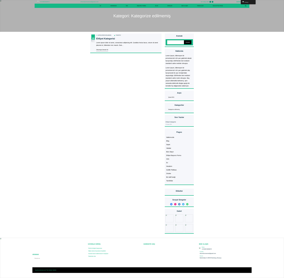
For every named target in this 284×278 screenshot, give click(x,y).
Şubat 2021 (171, 97)
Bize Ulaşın (170, 152)
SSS (167, 159)
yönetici (118, 35)
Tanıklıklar (169, 181)
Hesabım (169, 166)
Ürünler (168, 173)
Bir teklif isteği (170, 177)
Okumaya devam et (102, 49)
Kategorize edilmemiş (104, 35)
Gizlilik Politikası (171, 170)
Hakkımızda (170, 137)
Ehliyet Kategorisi (105, 38)
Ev (167, 162)
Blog (167, 141)
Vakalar (168, 148)
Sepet (168, 144)
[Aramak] (83, 258)
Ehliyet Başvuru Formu (173, 155)
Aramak (188, 42)
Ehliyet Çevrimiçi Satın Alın (50, 6)
